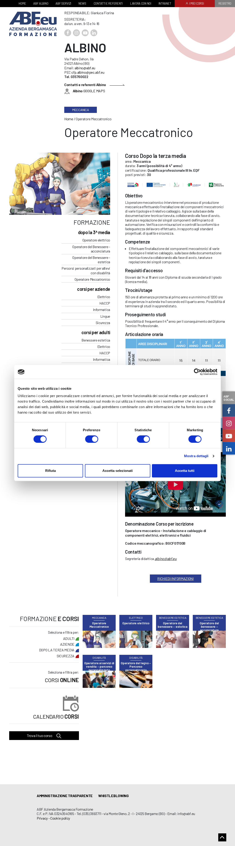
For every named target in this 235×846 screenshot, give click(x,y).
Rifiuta (50, 471)
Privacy (42, 818)
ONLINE (62, 680)
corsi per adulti (95, 332)
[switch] (91, 439)
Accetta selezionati (117, 471)
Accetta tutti (184, 471)
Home (68, 119)
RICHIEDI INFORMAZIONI (175, 578)
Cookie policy (60, 818)
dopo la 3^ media (94, 232)
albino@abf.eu (85, 68)
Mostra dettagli (196, 456)
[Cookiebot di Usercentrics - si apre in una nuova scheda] (197, 371)
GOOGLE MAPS (89, 91)
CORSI (56, 716)
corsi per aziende (93, 289)
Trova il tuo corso (40, 735)
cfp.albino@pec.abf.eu (87, 72)
